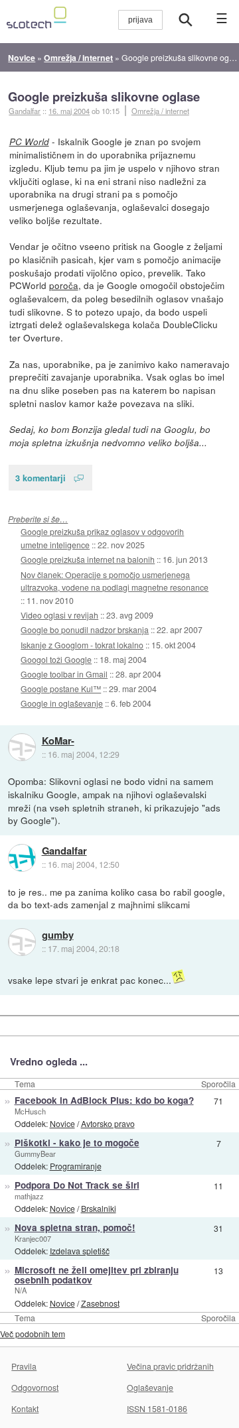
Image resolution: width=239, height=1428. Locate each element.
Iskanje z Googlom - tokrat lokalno (82, 644)
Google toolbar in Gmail (64, 674)
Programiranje (76, 1165)
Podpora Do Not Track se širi (77, 1185)
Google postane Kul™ (61, 688)
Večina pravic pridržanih (170, 1366)
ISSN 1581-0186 (157, 1408)
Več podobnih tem (32, 1333)
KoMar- (58, 741)
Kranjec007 (33, 1238)
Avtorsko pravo (108, 1123)
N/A (21, 1290)
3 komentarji (40, 477)
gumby (58, 935)
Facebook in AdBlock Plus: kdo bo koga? (104, 1100)
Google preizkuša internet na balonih (88, 559)
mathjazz (29, 1196)
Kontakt (25, 1408)
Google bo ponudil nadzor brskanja (85, 629)
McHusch (30, 1111)
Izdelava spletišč (80, 1250)
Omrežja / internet (160, 110)
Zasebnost (100, 1303)
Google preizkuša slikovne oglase (104, 96)
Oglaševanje (150, 1387)
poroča (63, 285)
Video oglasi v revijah (59, 615)
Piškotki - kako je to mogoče (77, 1142)
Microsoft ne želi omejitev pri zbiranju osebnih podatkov (97, 1275)
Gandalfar (64, 851)
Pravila (24, 1366)
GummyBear (35, 1153)
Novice (62, 1123)
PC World (29, 141)
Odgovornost (34, 1387)
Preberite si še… (38, 518)
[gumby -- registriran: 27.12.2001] (22, 942)
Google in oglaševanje (62, 703)
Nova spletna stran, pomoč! (75, 1227)
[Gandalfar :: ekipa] (22, 858)
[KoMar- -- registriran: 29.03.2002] (22, 747)
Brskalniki (98, 1208)
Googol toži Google (56, 659)
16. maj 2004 (69, 110)
